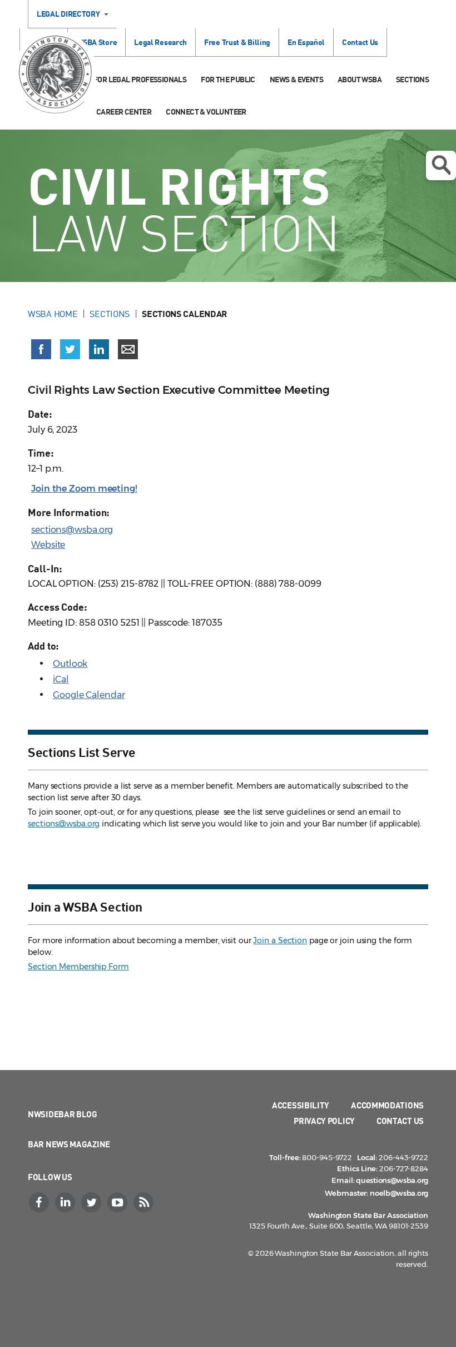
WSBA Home (52, 313)
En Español (306, 42)
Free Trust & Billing (237, 42)
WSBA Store (96, 42)
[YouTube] (118, 1202)
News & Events (296, 79)
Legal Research (160, 42)
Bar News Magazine (69, 1144)
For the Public (228, 79)
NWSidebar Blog (62, 1114)
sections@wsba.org (72, 529)
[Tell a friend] (128, 349)
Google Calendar (89, 695)
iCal (61, 679)
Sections (412, 79)
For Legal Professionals (139, 79)
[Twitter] (92, 1202)
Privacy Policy (324, 1121)
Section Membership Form (78, 967)
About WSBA (359, 79)
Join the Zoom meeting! (84, 488)
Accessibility (300, 1105)
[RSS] (144, 1202)
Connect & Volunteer (206, 111)
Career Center (123, 111)
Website (48, 544)
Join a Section (280, 940)
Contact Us (360, 42)
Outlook (70, 663)
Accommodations (387, 1105)
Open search (441, 165)
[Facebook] (40, 1202)
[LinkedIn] (66, 1202)
